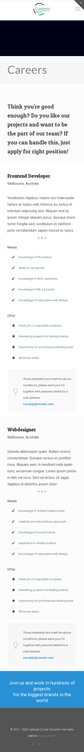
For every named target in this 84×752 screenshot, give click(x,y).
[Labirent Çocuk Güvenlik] (42, 9)
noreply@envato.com (38, 404)
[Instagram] (51, 744)
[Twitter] (39, 744)
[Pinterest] (45, 744)
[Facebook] (33, 744)
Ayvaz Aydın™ (47, 735)
